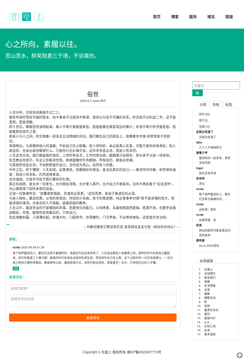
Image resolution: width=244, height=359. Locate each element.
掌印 (207, 314)
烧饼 (207, 306)
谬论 (202, 184)
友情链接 (206, 260)
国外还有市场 (207, 173)
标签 (228, 104)
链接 (229, 16)
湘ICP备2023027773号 (144, 351)
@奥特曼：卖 (207, 220)
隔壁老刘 (210, 298)
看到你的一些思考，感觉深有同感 (214, 160)
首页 (157, 16)
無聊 (207, 294)
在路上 (208, 269)
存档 (216, 104)
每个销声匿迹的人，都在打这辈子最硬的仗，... (214, 196)
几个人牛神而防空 (210, 147)
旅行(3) (203, 120)
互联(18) (204, 126)
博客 (175, 16)
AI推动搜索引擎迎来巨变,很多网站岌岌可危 (119, 226)
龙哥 (207, 290)
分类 (203, 104)
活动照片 (210, 273)
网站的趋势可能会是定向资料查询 (214, 232)
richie (96, 101)
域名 (211, 16)
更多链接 (210, 334)
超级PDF (210, 318)
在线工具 (210, 326)
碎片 (103, 101)
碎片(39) (204, 114)
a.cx (206, 322)
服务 (193, 16)
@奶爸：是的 (207, 209)
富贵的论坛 (211, 310)
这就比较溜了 (207, 137)
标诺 (207, 330)
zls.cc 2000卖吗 (209, 245)
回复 (16, 268)
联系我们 (210, 277)
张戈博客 (210, 285)
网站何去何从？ (165, 226)
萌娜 (207, 281)
